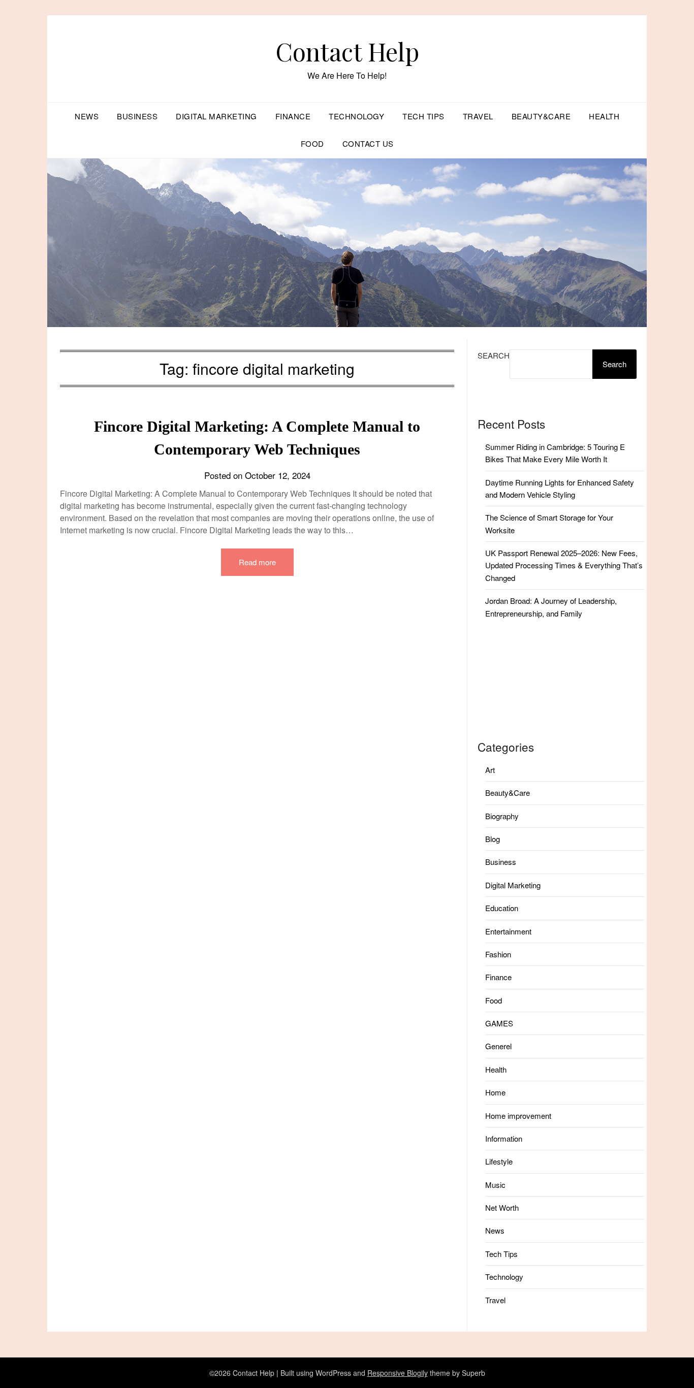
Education (501, 907)
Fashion (498, 954)
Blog (492, 838)
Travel (478, 116)
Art (490, 769)
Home (495, 1092)
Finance (293, 116)
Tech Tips (423, 116)
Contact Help (347, 51)
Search (494, 355)
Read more (257, 562)
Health (604, 116)
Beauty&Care (541, 116)
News (87, 116)
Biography (502, 816)
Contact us (368, 143)
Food (312, 143)
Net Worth (502, 1207)
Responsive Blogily (397, 1373)
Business (137, 116)
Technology (356, 116)
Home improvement (518, 1115)
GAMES (499, 1023)
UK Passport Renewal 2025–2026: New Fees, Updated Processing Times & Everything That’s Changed (564, 565)
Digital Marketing (216, 116)
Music (495, 1184)
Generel (498, 1046)
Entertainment (508, 931)
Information (503, 1138)
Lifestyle (499, 1161)
